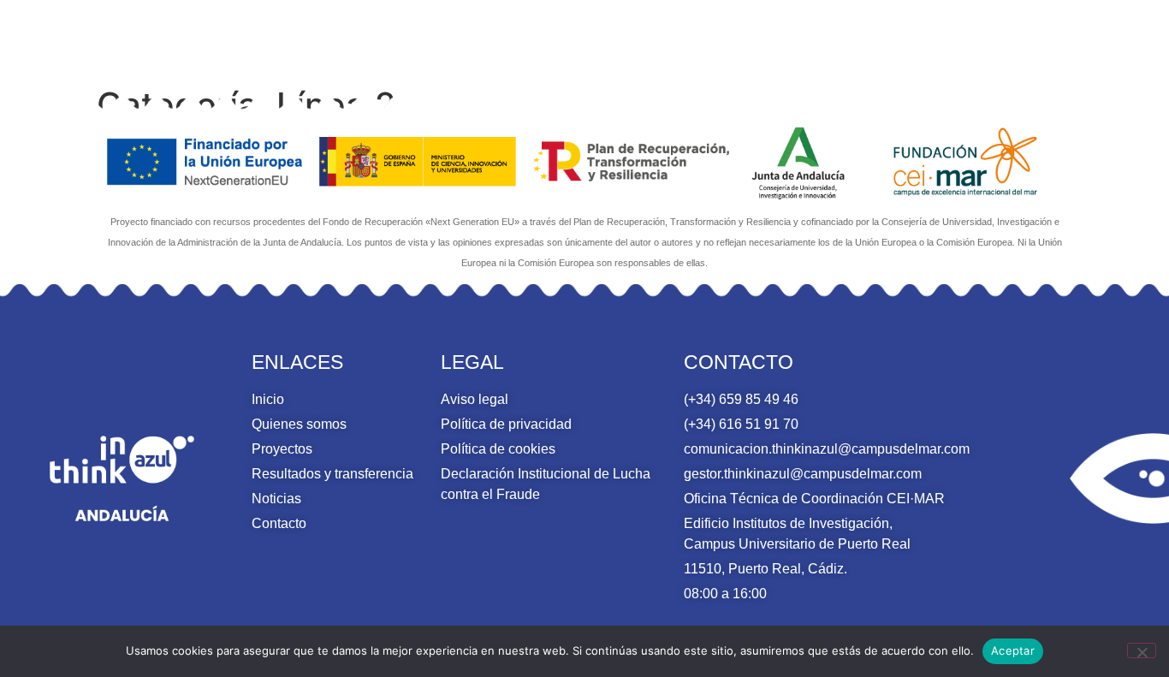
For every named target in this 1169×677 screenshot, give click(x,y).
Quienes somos (456, 40)
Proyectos (587, 40)
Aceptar (1013, 650)
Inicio (364, 40)
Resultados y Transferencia (756, 40)
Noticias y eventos (951, 40)
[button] (1121, 41)
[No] (1141, 650)
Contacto (1065, 40)
